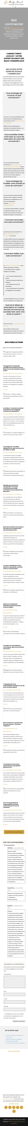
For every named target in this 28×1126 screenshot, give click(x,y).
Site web (6, 1006)
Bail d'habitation (7, 613)
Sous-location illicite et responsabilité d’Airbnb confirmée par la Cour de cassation (11, 805)
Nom (5, 991)
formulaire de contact (8, 1099)
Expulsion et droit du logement (14, 1039)
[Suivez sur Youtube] (14, 1111)
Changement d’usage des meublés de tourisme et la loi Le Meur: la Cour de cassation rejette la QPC (14, 368)
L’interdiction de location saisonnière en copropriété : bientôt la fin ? (12, 765)
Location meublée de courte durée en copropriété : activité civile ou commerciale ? (12, 567)
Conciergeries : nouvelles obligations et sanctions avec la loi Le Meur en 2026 (13, 448)
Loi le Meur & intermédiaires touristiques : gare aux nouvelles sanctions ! (13, 647)
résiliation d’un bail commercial (13, 265)
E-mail (5, 999)
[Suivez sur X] (9, 1107)
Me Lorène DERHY (8, 373)
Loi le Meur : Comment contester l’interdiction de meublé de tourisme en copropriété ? (13, 409)
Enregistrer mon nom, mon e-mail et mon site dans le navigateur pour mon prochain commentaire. (14, 1016)
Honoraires (14, 1123)
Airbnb (20, 373)
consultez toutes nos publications (14, 832)
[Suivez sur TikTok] (21, 1107)
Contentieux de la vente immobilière (15, 1043)
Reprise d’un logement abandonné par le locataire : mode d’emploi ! (12, 605)
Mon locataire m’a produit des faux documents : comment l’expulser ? (13, 724)
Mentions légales (13, 1121)
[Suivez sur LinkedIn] (17, 1107)
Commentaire (7, 974)
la (9, 203)
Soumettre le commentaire (19, 1021)
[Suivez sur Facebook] (6, 1107)
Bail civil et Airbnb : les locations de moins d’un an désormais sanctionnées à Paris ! (13, 528)
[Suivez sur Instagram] (13, 1107)
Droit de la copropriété (12, 1041)
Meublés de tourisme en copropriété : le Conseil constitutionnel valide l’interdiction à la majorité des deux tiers (13, 488)
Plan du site (21, 1121)
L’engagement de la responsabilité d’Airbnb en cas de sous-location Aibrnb (13, 685)
